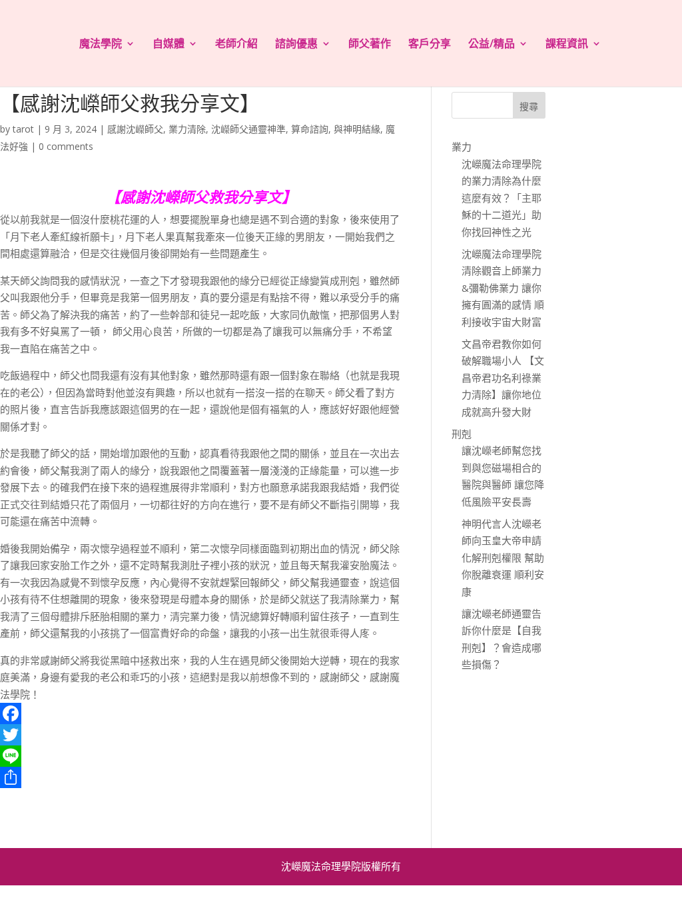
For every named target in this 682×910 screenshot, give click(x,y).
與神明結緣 (357, 129)
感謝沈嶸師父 (135, 129)
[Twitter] (201, 734)
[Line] (201, 756)
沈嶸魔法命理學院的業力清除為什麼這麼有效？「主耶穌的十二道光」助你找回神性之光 (501, 197)
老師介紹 (236, 45)
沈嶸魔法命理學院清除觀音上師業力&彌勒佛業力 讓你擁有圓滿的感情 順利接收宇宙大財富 (503, 287)
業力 (462, 146)
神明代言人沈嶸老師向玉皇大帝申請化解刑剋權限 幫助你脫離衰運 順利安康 (503, 557)
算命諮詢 (309, 129)
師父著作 (369, 45)
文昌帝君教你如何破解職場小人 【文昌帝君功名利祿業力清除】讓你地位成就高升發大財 (503, 377)
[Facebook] (201, 713)
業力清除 (187, 129)
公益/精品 (491, 45)
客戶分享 (429, 45)
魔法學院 (100, 45)
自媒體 (168, 45)
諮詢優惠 (296, 45)
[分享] (201, 777)
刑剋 (462, 433)
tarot (23, 129)
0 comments (66, 146)
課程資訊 (566, 45)
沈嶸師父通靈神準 (248, 129)
